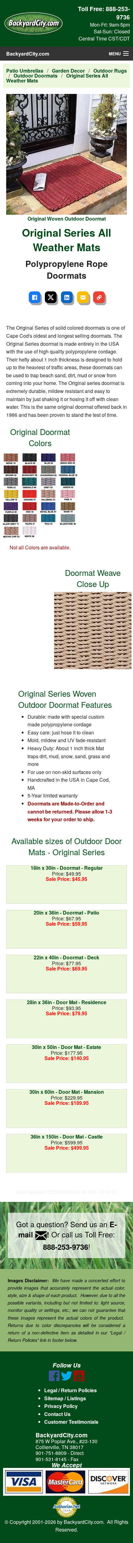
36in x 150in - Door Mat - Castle (67, 1136)
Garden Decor (68, 70)
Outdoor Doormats (36, 75)
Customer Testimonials (71, 1421)
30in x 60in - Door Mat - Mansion (66, 1091)
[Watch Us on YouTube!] (79, 1379)
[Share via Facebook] (35, 297)
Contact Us (57, 1414)
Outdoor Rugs (110, 70)
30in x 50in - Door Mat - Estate (66, 1047)
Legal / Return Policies (70, 1390)
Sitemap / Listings (65, 1398)
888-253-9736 (118, 12)
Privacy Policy (61, 1406)
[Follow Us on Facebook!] (54, 1379)
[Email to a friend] (83, 297)
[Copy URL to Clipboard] (99, 297)
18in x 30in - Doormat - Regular (67, 867)
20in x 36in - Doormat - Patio (66, 912)
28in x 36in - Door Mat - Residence (66, 1002)
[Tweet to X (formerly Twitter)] (51, 297)
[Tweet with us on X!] (66, 1379)
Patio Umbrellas (24, 70)
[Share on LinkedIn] (67, 297)
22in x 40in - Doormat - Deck (66, 957)
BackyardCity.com (27, 53)
